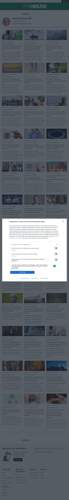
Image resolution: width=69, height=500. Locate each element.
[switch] (55, 248)
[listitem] (34, 244)
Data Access (34, 278)
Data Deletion (25, 278)
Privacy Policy (44, 278)
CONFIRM (22, 272)
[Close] (63, 221)
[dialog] (34, 250)
